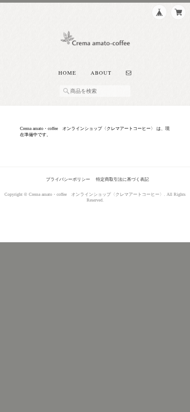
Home (67, 72)
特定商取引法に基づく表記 (122, 179)
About (101, 72)
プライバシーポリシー (68, 179)
